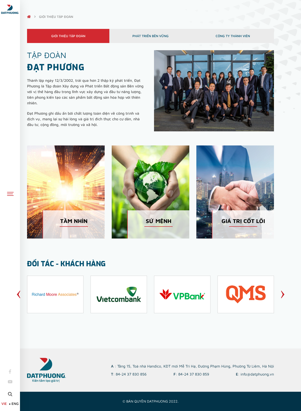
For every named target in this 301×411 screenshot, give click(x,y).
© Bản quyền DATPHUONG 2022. (150, 401)
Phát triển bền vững (150, 36)
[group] (55, 294)
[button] (18, 294)
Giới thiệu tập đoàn (68, 36)
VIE (4, 404)
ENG (15, 404)
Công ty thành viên (233, 36)
